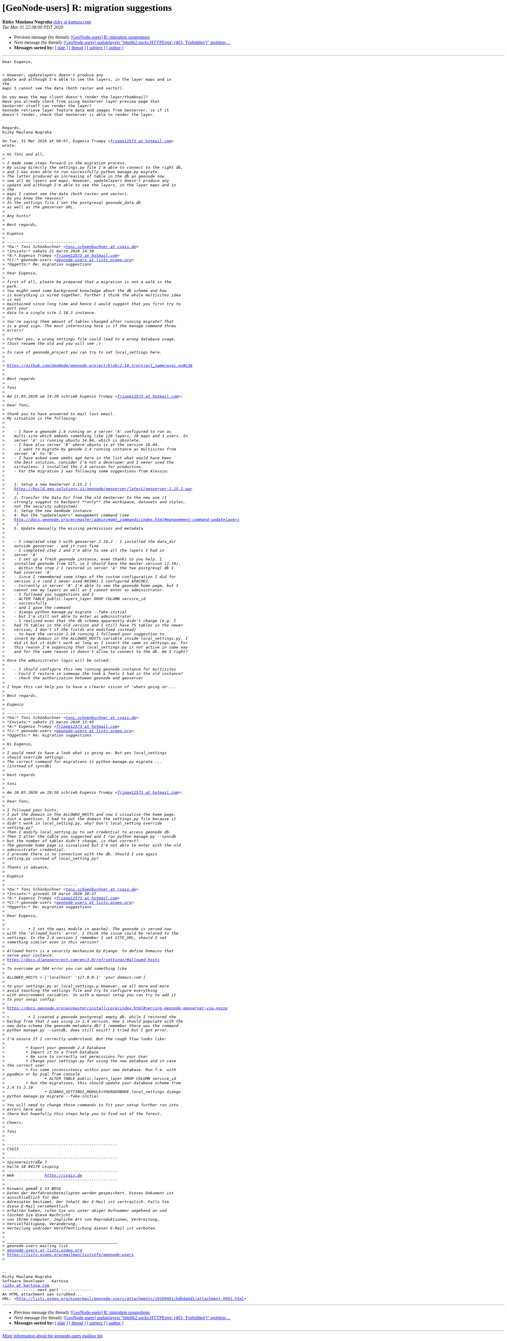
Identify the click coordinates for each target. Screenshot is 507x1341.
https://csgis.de (63, 1175)
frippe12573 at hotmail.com (140, 141)
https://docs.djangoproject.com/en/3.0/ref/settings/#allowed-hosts (83, 959)
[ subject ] (96, 47)
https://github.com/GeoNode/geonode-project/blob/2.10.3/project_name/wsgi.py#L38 (99, 365)
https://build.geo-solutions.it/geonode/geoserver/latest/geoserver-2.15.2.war (103, 489)
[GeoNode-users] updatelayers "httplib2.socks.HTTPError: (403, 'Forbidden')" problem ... (147, 42)
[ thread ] (77, 47)
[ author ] (114, 47)
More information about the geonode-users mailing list (52, 1335)
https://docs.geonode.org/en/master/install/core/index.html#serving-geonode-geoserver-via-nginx (117, 1008)
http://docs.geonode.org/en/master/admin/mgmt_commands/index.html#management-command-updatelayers (126, 519)
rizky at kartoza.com (72, 21)
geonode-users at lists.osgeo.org (93, 260)
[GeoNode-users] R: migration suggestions (110, 37)
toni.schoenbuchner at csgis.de (101, 246)
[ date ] (61, 47)
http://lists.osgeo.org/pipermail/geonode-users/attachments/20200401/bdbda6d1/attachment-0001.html (130, 1298)
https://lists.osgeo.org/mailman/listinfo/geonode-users (70, 1254)
